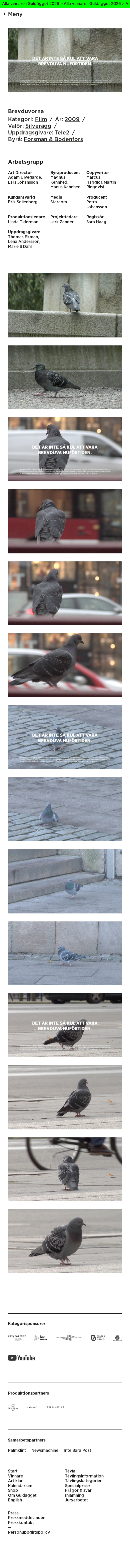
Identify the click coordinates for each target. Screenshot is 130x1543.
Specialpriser (77, 1486)
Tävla (70, 1471)
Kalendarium (20, 1486)
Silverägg (38, 126)
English (15, 1500)
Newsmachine (44, 1450)
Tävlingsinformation (84, 1476)
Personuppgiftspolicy (29, 1532)
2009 (72, 119)
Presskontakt (21, 1523)
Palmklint (17, 1450)
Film (41, 119)
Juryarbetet (76, 1500)
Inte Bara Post (77, 1450)
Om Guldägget (22, 1495)
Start (13, 1471)
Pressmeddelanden (26, 1518)
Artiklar (15, 1481)
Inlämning (74, 1495)
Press (13, 1513)
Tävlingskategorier (83, 1481)
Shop (13, 1490)
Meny (15, 14)
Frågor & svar (78, 1490)
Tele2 (62, 132)
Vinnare (15, 1476)
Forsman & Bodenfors (53, 139)
